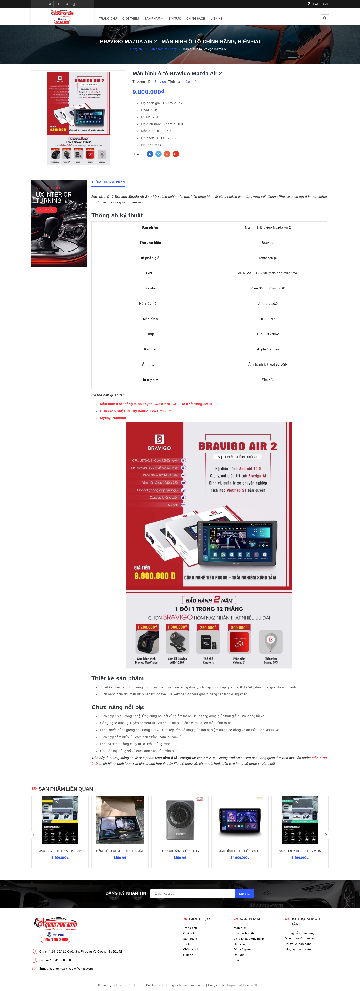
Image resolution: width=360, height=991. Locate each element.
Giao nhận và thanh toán (302, 938)
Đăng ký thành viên (298, 949)
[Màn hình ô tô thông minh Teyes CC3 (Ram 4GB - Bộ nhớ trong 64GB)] (240, 820)
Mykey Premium (113, 418)
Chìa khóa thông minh (249, 938)
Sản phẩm (152, 18)
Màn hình (240, 927)
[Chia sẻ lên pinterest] (167, 154)
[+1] (176, 154)
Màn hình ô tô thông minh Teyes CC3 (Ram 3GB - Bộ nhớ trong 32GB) (156, 404)
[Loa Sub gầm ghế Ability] (180, 820)
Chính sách (195, 18)
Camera (239, 944)
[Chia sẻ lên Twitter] (158, 154)
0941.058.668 (320, 4)
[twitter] (50, 4)
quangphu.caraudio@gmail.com (71, 968)
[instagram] (66, 4)
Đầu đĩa (239, 954)
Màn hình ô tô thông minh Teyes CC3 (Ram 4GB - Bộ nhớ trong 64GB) (240, 851)
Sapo (231, 985)
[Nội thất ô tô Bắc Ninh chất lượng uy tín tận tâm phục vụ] (62, 16)
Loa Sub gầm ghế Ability (179, 851)
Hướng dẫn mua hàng (300, 933)
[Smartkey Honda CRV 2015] (300, 820)
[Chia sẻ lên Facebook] (150, 154)
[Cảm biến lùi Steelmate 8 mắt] (120, 820)
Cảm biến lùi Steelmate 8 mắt (120, 851)
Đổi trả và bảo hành (298, 943)
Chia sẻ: (138, 154)
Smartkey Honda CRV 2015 (300, 851)
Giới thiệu (130, 18)
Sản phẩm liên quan (66, 789)
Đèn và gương (243, 949)
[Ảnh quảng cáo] (60, 223)
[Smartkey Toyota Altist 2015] (60, 820)
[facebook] (58, 4)
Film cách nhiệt (244, 933)
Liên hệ (216, 18)
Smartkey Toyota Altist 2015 (60, 851)
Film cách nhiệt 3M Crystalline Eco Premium (136, 411)
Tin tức (175, 18)
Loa (236, 960)
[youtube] (74, 4)
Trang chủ (108, 18)
